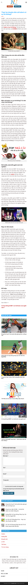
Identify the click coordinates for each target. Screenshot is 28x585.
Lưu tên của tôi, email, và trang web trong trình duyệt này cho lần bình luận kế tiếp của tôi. (13, 488)
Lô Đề (3, 541)
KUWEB (15, 29)
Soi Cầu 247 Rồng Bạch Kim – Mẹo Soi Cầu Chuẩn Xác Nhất (15, 520)
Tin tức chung (4, 547)
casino (12, 174)
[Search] (1, 2)
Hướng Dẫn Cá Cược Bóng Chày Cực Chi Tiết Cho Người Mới (15, 515)
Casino (3, 534)
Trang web (6, 480)
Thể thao (3, 544)
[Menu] (26, 2)
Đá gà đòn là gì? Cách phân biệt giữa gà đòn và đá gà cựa (16, 504)
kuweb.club (13, 583)
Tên (4, 467)
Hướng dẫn (4, 536)
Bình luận (5, 456)
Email (5, 474)
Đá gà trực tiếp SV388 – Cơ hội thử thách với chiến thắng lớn (14, 510)
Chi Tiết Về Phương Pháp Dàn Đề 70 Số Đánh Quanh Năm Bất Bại (15, 525)
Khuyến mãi (4, 539)
